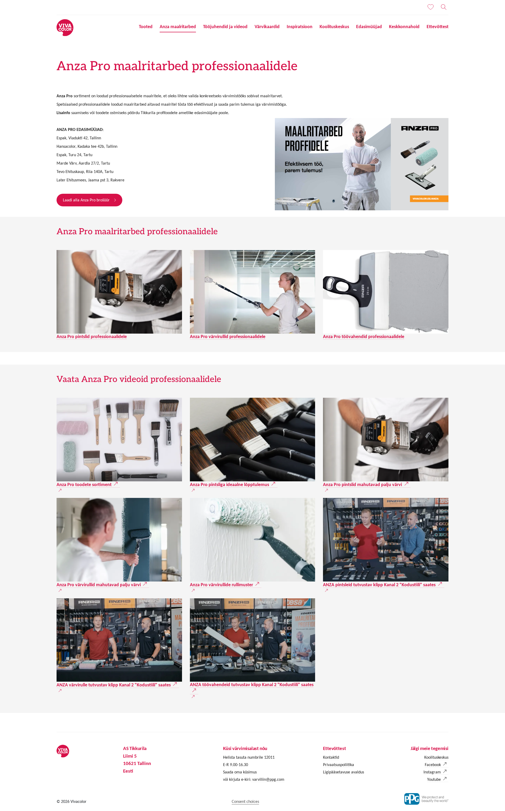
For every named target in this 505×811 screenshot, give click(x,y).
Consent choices (245, 801)
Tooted (146, 26)
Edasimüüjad (369, 26)
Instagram (432, 771)
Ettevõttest (437, 26)
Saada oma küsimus (240, 771)
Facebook (433, 764)
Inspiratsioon (299, 26)
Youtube (434, 779)
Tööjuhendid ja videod (225, 26)
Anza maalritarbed (178, 26)
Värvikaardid (267, 26)
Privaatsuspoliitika (338, 764)
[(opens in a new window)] (119, 439)
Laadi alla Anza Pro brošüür (86, 199)
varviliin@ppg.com (267, 779)
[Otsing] (443, 7)
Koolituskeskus (334, 26)
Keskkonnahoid (404, 26)
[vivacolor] (65, 27)
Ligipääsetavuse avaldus (343, 771)
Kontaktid (331, 757)
